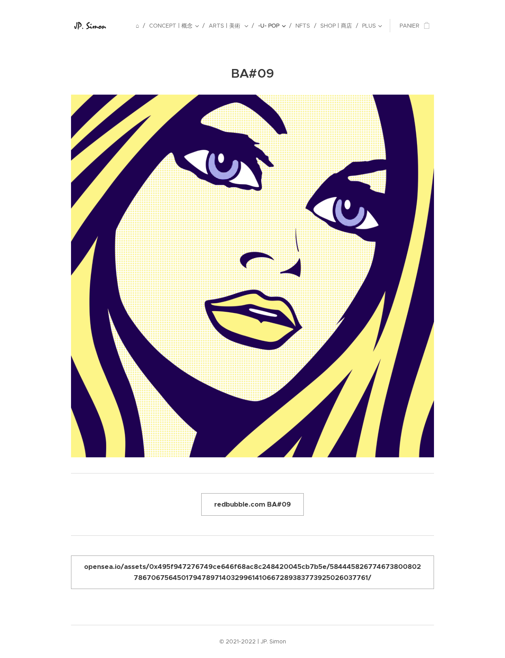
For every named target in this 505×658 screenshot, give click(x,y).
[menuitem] (139, 25)
